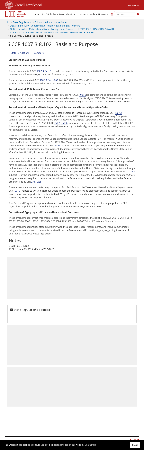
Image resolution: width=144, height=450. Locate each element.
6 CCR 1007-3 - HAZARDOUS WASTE (96, 29)
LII (8, 22)
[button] (138, 14)
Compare (39, 52)
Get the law (51, 14)
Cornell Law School (27, 4)
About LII (39, 14)
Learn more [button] (90, 445)
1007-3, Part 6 (44, 71)
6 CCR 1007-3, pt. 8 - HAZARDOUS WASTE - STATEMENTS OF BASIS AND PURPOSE (52, 32)
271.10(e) (36, 181)
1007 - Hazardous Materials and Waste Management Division (42, 29)
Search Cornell (133, 5)
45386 (64, 123)
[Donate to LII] (112, 14)
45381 (57, 123)
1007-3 (82, 94)
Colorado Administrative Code (51, 22)
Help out (102, 14)
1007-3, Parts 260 (49, 80)
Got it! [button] (135, 445)
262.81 (56, 145)
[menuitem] (38, 14)
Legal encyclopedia (86, 14)
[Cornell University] (9, 4)
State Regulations (22, 22)
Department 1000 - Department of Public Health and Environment (45, 25)
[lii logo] (16, 14)
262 (133, 171)
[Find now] (138, 14)
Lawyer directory (67, 14)
